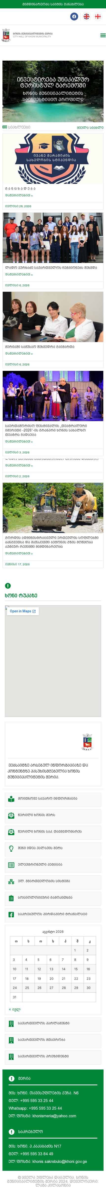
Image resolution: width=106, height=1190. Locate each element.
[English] (86, 16)
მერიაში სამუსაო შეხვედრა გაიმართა (39, 347)
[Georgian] (97, 16)
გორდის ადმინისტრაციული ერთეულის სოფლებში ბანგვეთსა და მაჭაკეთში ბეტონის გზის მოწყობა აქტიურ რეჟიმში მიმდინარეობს (52, 542)
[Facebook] (74, 16)
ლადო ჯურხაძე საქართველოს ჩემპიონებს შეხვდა (51, 268)
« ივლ (14, 1009)
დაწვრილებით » (19, 195)
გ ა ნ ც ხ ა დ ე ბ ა (20, 188)
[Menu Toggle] (103, 35)
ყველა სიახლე (90, 128)
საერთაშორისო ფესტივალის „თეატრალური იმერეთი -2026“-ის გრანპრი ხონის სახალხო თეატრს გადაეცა (46, 430)
